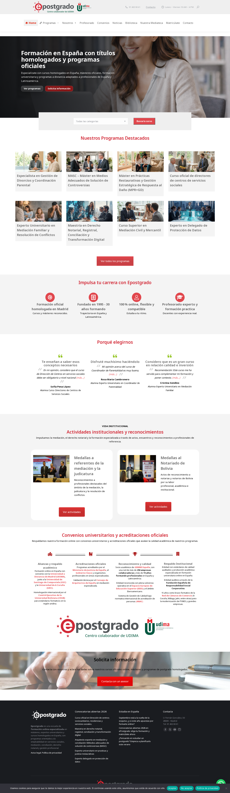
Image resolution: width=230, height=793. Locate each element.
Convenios (103, 23)
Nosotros (67, 23)
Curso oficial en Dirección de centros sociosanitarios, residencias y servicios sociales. (92, 720)
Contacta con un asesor (115, 681)
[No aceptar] (226, 788)
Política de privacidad (207, 788)
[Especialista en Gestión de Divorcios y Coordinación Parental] (38, 161)
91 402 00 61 (134, 7)
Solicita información (59, 88)
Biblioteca (131, 23)
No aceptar (186, 788)
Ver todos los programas (115, 261)
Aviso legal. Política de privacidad (46, 752)
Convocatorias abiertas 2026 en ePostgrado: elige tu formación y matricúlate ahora (134, 731)
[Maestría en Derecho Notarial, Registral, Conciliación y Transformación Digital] (89, 211)
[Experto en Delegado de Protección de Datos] (191, 211)
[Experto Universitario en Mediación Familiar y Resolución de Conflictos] (38, 211)
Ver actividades (72, 512)
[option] (60, 374)
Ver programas (32, 88)
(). (139, 601)
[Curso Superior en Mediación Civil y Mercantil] (140, 211)
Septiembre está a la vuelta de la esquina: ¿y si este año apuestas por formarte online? (136, 720)
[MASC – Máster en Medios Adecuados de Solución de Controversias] (89, 161)
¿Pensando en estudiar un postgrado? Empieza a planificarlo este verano (135, 741)
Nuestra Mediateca (151, 23)
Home (32, 23)
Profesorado (87, 23)
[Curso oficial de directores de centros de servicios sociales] (191, 161)
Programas (49, 23)
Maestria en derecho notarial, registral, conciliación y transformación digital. (93, 731)
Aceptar (172, 788)
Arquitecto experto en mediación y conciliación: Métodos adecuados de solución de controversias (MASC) (92, 742)
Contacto (151, 7)
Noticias (117, 23)
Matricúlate (173, 23)
